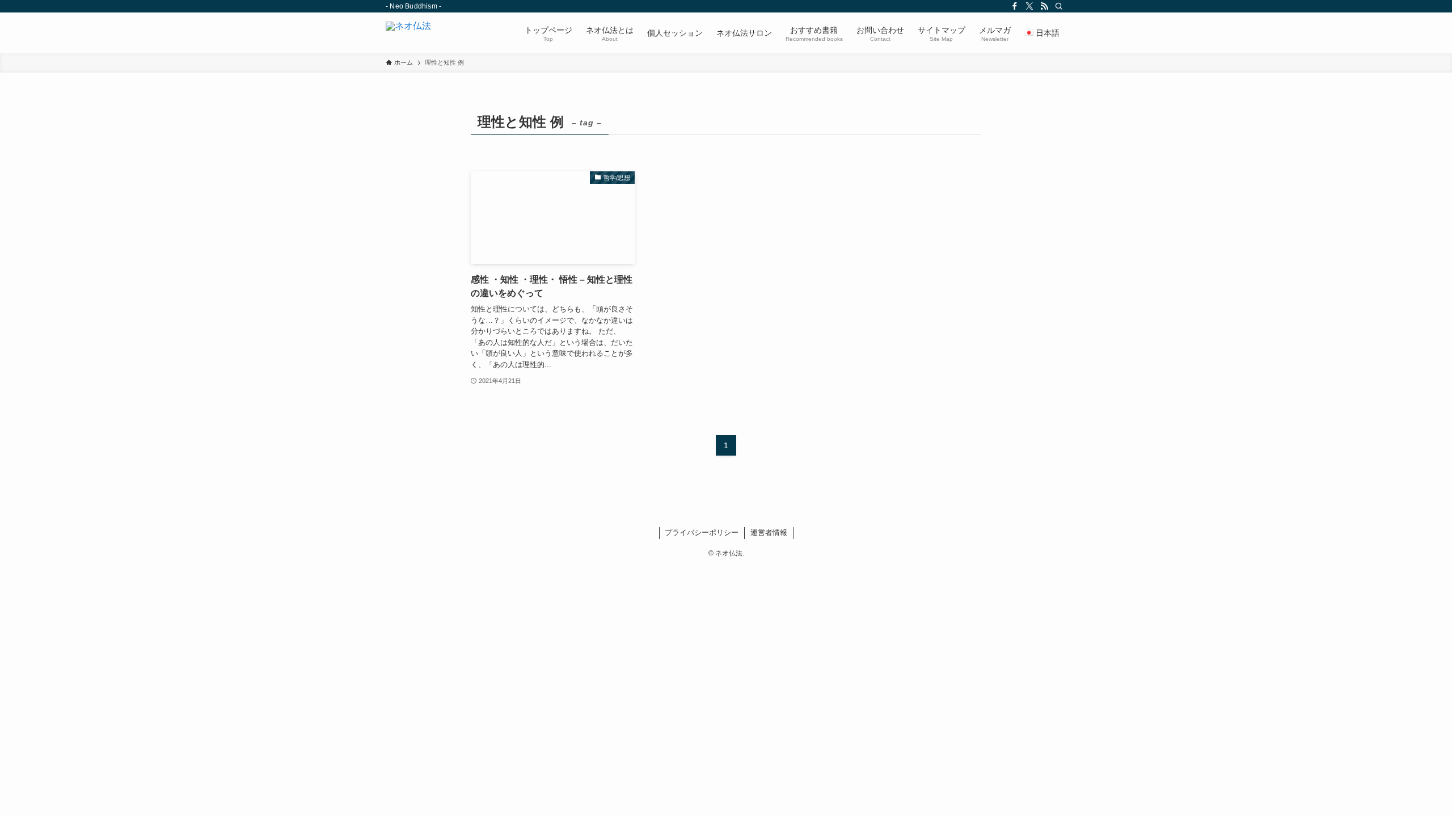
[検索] (1059, 6)
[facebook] (1014, 6)
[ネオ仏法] (408, 33)
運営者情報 (768, 532)
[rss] (1044, 6)
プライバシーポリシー (701, 532)
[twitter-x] (1029, 6)
